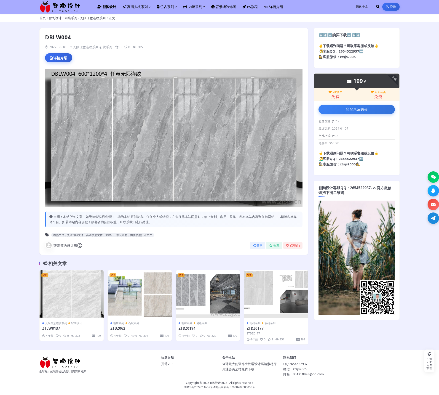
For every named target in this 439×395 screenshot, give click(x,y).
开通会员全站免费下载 (238, 369)
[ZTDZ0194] (208, 294)
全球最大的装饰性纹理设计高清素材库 (249, 364)
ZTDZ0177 (255, 328)
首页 (42, 18)
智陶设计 (55, 18)
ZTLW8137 (51, 328)
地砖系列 (118, 323)
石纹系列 (105, 47)
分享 (260, 245)
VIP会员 (337, 92)
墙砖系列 (270, 323)
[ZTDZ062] (140, 294)
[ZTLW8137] (72, 294)
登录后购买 (358, 109)
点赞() (295, 245)
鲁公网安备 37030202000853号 (235, 387)
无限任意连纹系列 (93, 18)
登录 (393, 6)
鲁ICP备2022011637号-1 (199, 387)
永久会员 (380, 92)
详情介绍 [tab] (60, 58)
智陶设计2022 (218, 383)
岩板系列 (201, 323)
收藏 (276, 245)
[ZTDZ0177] (276, 294)
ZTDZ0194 (187, 328)
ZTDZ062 (117, 328)
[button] (433, 177)
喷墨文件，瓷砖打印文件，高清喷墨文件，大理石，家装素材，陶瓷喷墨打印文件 (102, 235)
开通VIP (166, 364)
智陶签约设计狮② (67, 245)
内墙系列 (70, 18)
